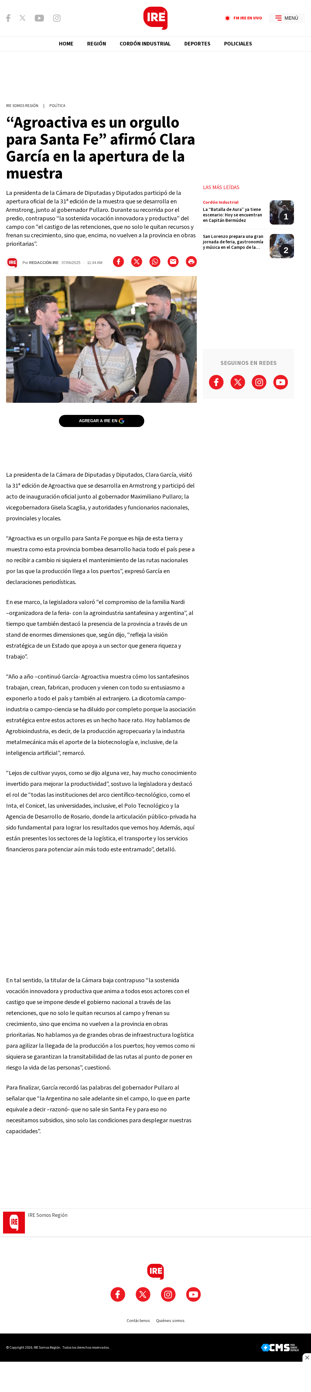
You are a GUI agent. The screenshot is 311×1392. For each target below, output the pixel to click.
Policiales (238, 44)
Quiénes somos (170, 1321)
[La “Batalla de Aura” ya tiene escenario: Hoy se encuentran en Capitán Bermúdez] (248, 214)
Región (96, 44)
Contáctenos (138, 1321)
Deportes (197, 44)
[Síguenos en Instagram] (56, 18)
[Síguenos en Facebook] (8, 18)
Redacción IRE (44, 263)
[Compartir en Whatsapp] (154, 261)
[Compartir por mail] (173, 261)
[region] (155, 74)
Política (57, 105)
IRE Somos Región (22, 105)
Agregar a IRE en (98, 421)
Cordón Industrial (145, 44)
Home (66, 44)
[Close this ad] (306, 1357)
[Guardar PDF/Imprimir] (191, 261)
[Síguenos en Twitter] (22, 18)
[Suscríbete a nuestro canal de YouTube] (39, 18)
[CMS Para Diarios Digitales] (280, 1347)
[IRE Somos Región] (155, 18)
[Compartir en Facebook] (118, 261)
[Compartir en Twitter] (136, 261)
